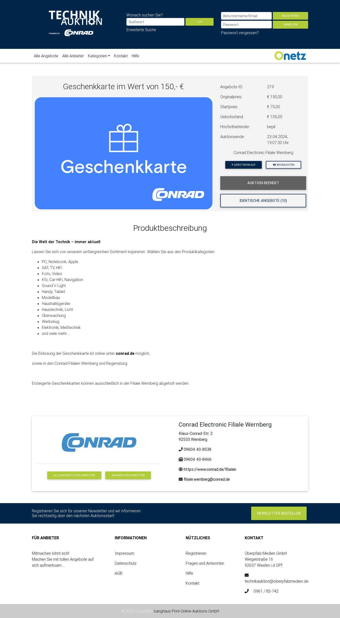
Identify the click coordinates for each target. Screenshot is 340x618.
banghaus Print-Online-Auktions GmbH (186, 611)
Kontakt (121, 55)
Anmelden (290, 24)
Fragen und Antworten (205, 563)
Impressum (124, 553)
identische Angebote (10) (263, 200)
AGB (118, 573)
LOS (199, 21)
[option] (123, 153)
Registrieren (290, 15)
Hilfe (135, 55)
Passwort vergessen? (240, 32)
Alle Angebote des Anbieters (74, 475)
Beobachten (285, 164)
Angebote (46, 55)
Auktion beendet (263, 182)
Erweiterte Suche (141, 29)
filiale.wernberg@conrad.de (207, 479)
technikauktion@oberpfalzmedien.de (276, 581)
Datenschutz (125, 563)
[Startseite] (75, 26)
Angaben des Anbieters (128, 475)
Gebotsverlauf (244, 164)
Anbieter (73, 55)
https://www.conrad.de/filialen (210, 469)
